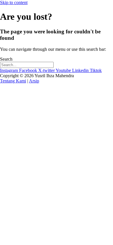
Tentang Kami (13, 80)
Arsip (34, 80)
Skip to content (14, 2)
